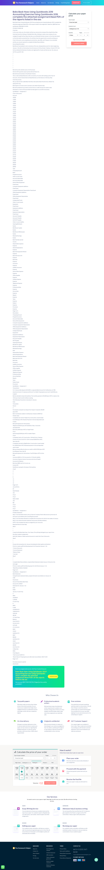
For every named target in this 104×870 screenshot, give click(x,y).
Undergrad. (26, 762)
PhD (52, 762)
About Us (43, 2)
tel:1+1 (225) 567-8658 (80, 850)
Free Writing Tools (65, 2)
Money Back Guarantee (65, 853)
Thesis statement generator (50, 858)
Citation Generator (50, 852)
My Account (86, 2)
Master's (45, 762)
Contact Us (35, 851)
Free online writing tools (65, 858)
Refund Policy (63, 855)
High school (18, 762)
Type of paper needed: (19, 755)
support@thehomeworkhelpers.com (82, 854)
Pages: (47, 755)
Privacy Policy (63, 848)
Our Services (51, 2)
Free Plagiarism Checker (50, 849)
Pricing (57, 2)
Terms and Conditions (65, 851)
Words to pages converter (50, 862)
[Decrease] (80, 35)
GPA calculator (49, 855)
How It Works (36, 853)
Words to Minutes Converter (50, 865)
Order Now (76, 2)
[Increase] (87, 35)
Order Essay (54, 676)
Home (37, 2)
